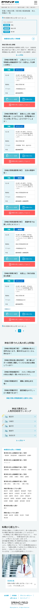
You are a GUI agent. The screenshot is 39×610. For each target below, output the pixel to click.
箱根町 (16, 501)
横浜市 (6, 491)
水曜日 (16, 476)
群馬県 (16, 515)
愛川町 (28, 501)
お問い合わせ (13, 598)
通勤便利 (6, 469)
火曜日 (11, 476)
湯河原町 (22, 501)
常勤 (27, 7)
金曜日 (27, 476)
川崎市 (11, 491)
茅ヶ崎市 (23, 493)
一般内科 (6, 455)
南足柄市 (18, 498)
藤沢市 (11, 493)
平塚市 (29, 491)
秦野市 (11, 496)
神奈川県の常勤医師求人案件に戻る (19, 398)
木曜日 (22, 476)
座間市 (12, 498)
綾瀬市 (24, 498)
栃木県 (11, 515)
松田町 (6, 501)
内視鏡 (30, 469)
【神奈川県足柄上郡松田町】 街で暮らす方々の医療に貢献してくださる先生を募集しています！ (19, 362)
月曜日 (6, 476)
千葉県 (27, 515)
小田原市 (17, 493)
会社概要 (6, 595)
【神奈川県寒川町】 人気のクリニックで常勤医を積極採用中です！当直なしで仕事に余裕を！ (19, 62)
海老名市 (6, 498)
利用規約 (14, 595)
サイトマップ (23, 598)
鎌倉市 (6, 493)
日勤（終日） (7, 484)
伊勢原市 (27, 496)
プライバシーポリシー (26, 595)
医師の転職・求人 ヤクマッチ (9, 7)
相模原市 (17, 491)
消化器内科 (14, 455)
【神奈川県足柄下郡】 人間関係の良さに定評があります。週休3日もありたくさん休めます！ (19, 350)
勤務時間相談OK (15, 469)
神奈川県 (32, 7)
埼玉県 (22, 515)
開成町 (11, 501)
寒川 (5, 508)
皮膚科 (29, 455)
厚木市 (16, 496)
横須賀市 (23, 491)
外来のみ (23, 469)
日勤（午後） (26, 484)
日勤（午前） (16, 484)
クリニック (7, 462)
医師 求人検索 (21, 7)
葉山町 (29, 498)
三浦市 (6, 496)
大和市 (22, 496)
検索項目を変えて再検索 (12, 449)
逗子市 (29, 493)
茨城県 (6, 515)
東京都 (6, 517)
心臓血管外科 (22, 455)
